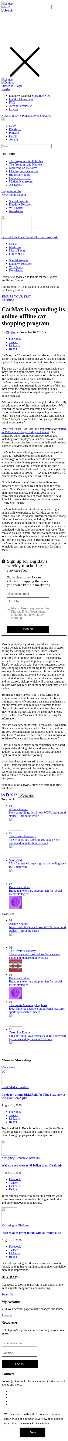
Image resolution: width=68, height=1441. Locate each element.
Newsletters (16, 211)
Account (7, 1315)
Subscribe (7, 85)
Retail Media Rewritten (15, 1087)
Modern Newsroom (20, 181)
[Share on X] (11, 795)
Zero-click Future (19, 1032)
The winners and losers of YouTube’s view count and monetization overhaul (34, 841)
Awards (46, 115)
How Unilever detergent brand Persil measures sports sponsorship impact (37, 1010)
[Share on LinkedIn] (3, 795)
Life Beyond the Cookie (23, 171)
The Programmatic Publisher (26, 161)
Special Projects (18, 201)
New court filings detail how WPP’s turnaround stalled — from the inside (37, 814)
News (5, 115)
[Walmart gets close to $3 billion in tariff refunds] (9, 1154)
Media (13, 243)
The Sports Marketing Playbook (28, 1005)
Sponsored (15, 860)
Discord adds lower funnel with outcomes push (30, 237)
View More (8, 1067)
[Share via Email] (15, 795)
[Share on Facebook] (7, 795)
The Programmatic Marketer (26, 164)
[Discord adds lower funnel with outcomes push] (9, 1222)
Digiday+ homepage (21, 99)
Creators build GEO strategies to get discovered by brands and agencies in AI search (37, 1037)
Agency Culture (18, 809)
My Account (9, 194)
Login (18, 85)
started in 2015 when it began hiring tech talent (34, 430)
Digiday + (15, 115)
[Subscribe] (8, 82)
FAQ (12, 102)
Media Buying (17, 250)
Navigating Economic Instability (21, 1158)
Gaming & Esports (20, 178)
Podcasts (27, 115)
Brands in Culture (19, 174)
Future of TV (17, 253)
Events (37, 115)
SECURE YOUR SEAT (16, 296)
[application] (34, 1424)
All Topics (15, 184)
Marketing (15, 247)
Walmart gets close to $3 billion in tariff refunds (32, 1165)
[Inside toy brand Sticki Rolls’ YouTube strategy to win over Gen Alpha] (9, 1083)
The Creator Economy (22, 836)
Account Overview (20, 105)
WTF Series (16, 207)
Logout (13, 109)
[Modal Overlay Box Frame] (34, 597)
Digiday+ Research (20, 204)
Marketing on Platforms (23, 167)
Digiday (10, 332)
